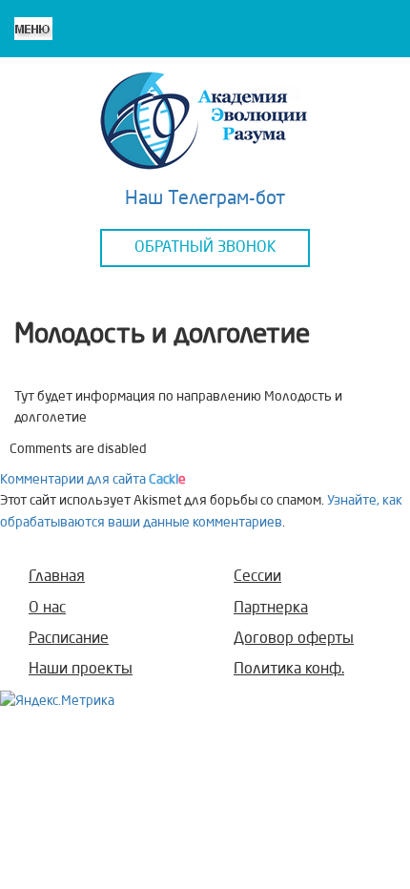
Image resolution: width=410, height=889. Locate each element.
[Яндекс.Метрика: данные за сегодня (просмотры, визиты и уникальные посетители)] (57, 701)
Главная (57, 577)
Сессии (257, 577)
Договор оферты (294, 639)
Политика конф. (289, 669)
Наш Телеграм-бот (205, 199)
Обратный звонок (205, 248)
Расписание (69, 639)
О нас (47, 608)
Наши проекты (81, 669)
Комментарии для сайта (93, 479)
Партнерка (271, 608)
